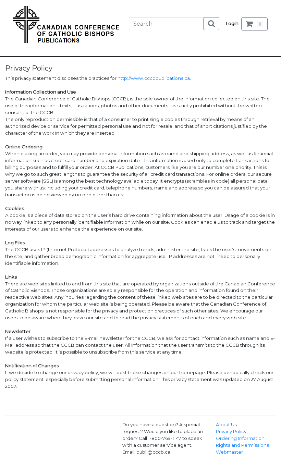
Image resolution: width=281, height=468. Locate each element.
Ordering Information (240, 438)
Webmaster (229, 452)
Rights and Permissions (242, 445)
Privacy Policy (231, 431)
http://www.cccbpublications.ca (154, 78)
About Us (226, 424)
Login (232, 23)
